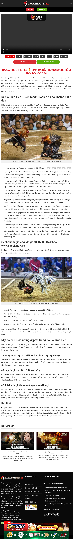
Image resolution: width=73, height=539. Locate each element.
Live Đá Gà (10, 56)
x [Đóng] (7, 522)
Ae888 (19, 56)
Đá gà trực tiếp (5, 483)
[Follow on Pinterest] (48, 514)
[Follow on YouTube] (51, 514)
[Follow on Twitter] (45, 514)
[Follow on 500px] (54, 514)
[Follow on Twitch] (57, 514)
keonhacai (56, 510)
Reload (64, 56)
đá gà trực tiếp (11, 78)
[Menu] (2, 3)
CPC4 (49, 56)
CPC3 (43, 56)
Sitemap (57, 501)
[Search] (71, 3)
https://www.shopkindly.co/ (58, 487)
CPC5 (56, 56)
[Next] (69, 449)
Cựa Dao (27, 56)
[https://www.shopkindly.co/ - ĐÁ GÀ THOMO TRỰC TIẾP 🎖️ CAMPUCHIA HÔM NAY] (36, 3)
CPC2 (36, 56)
